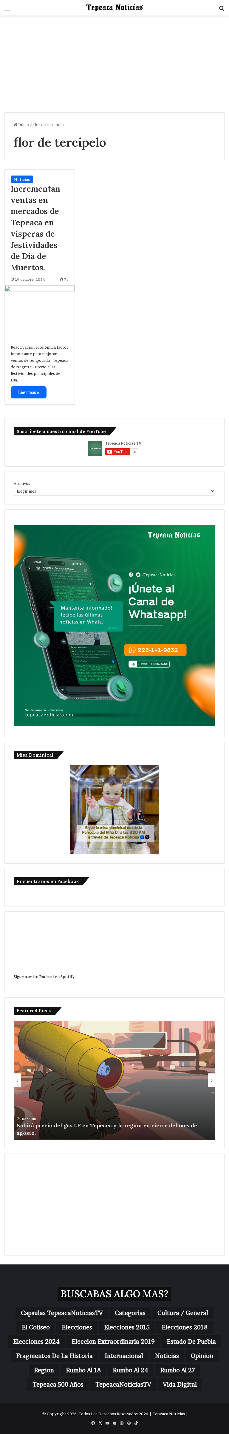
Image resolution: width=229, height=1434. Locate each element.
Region (44, 1370)
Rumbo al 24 (130, 1370)
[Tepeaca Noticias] (114, 7)
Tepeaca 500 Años (58, 1384)
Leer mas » (28, 392)
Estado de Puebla (191, 1341)
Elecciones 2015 (127, 1327)
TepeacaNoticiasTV (123, 1384)
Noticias (22, 179)
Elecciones (77, 1327)
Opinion (202, 1355)
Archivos (22, 483)
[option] (114, 1080)
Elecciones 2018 (185, 1327)
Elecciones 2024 (36, 1341)
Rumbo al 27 (177, 1370)
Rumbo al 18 (83, 1370)
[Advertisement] (114, 66)
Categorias (130, 1313)
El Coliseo (36, 1327)
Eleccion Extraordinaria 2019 (113, 1341)
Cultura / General (182, 1313)
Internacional (124, 1355)
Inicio (23, 124)
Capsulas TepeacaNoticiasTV (62, 1313)
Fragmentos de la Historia (54, 1355)
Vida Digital (180, 1384)
